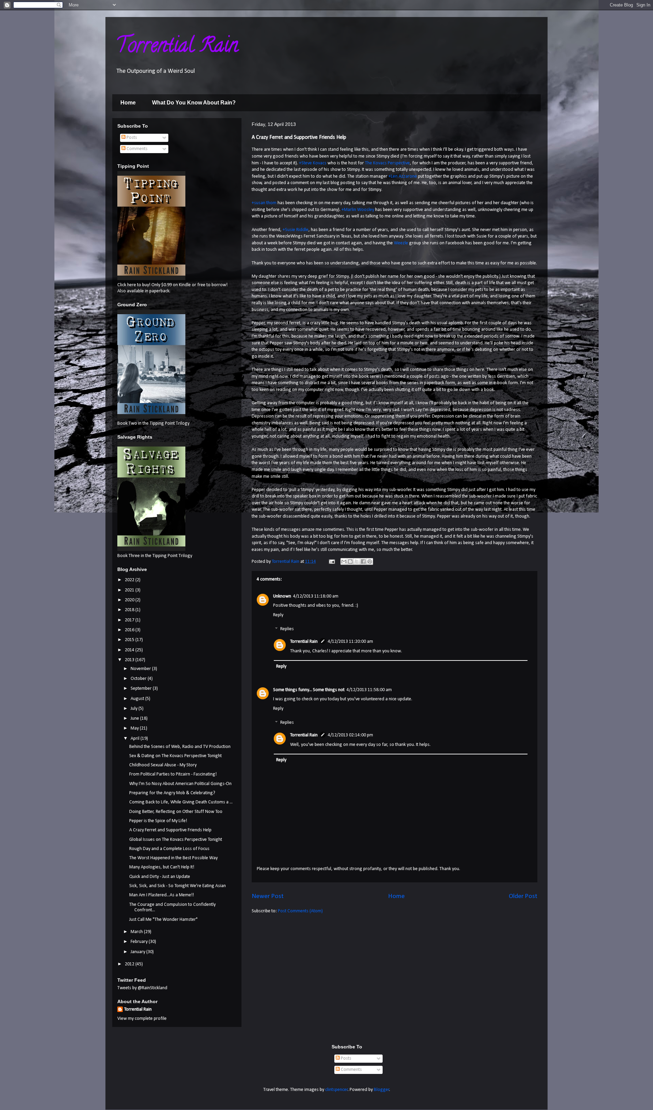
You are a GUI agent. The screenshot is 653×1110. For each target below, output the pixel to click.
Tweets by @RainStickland (142, 988)
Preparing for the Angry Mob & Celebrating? (172, 793)
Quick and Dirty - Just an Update (159, 876)
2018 (130, 610)
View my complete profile (142, 1018)
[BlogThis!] (350, 561)
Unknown (282, 596)
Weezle (401, 243)
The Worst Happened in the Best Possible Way (173, 858)
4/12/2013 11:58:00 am (369, 689)
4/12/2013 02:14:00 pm (350, 735)
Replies (287, 629)
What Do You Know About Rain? (194, 102)
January (138, 951)
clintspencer (336, 1089)
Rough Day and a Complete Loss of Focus (169, 848)
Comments (136, 148)
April (135, 738)
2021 (130, 590)
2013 (130, 660)
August (138, 698)
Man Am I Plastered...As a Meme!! (161, 895)
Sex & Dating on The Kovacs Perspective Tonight (175, 755)
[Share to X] (356, 561)
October (139, 678)
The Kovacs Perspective (387, 163)
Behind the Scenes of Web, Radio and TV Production (180, 746)
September (142, 688)
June (135, 718)
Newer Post (268, 896)
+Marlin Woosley (357, 209)
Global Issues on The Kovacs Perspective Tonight (175, 839)
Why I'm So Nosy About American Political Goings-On (180, 783)
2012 (130, 964)
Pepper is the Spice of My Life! (158, 820)
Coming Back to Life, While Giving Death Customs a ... (181, 802)
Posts (131, 137)
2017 (130, 620)
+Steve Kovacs (312, 163)
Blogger (381, 1089)
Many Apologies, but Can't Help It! (161, 867)
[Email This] (343, 561)
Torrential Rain (177, 47)
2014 (130, 650)
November (141, 668)
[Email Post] (331, 561)
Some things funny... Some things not (309, 689)
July (134, 708)
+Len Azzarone (402, 176)
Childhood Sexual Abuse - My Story (163, 765)
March (137, 931)
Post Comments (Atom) (300, 911)
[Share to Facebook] (363, 561)
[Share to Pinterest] (369, 561)
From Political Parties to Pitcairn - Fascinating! (173, 774)
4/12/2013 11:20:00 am (350, 641)
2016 (130, 630)
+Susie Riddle (295, 229)
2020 (130, 600)
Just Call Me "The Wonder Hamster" (163, 919)
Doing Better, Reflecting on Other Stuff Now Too (175, 811)
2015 (130, 639)
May (135, 728)
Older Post (523, 896)
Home (128, 102)
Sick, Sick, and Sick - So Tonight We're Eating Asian (177, 885)
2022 (130, 580)
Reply (278, 615)
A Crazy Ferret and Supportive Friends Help (170, 830)
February (140, 941)
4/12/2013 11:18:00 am (315, 596)
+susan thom (264, 203)
